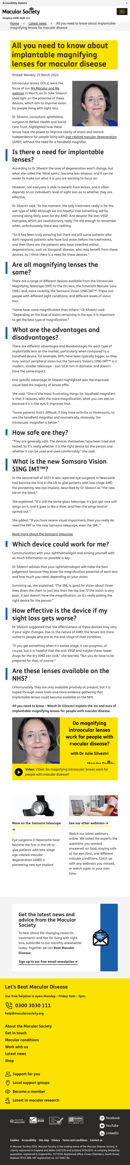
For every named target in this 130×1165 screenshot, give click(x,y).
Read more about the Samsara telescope (42, 534)
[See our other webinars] (93, 838)
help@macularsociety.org (24, 1013)
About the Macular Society (28, 1026)
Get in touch (16, 1033)
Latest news (38, 23)
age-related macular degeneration (91, 137)
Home (14, 23)
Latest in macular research (36, 1100)
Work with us (16, 1047)
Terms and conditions (75, 1140)
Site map (44, 1140)
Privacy (56, 1140)
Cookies (14, 1140)
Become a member (29, 1091)
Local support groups (31, 1082)
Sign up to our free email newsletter (47, 962)
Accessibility (29, 1140)
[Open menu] (122, 11)
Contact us (96, 1140)
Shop (9, 1061)
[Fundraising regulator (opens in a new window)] (17, 1120)
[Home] (21, 13)
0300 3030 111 (21, 18)
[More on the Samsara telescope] (36, 838)
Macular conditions (22, 1040)
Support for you (26, 1074)
